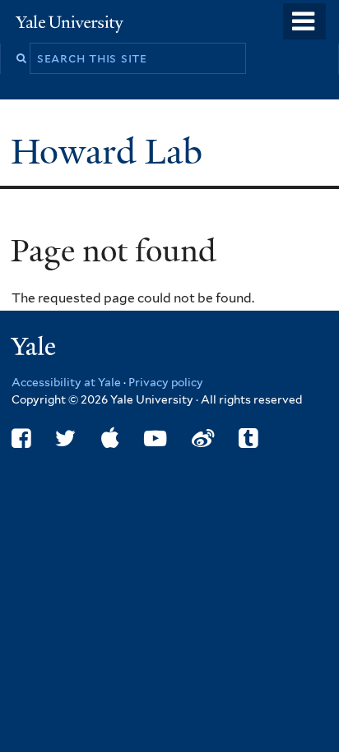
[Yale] (35, 348)
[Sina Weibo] (203, 438)
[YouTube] (155, 438)
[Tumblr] (248, 438)
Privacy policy (165, 382)
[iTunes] (110, 438)
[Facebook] (21, 438)
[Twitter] (65, 438)
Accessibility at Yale (66, 382)
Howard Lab (111, 151)
